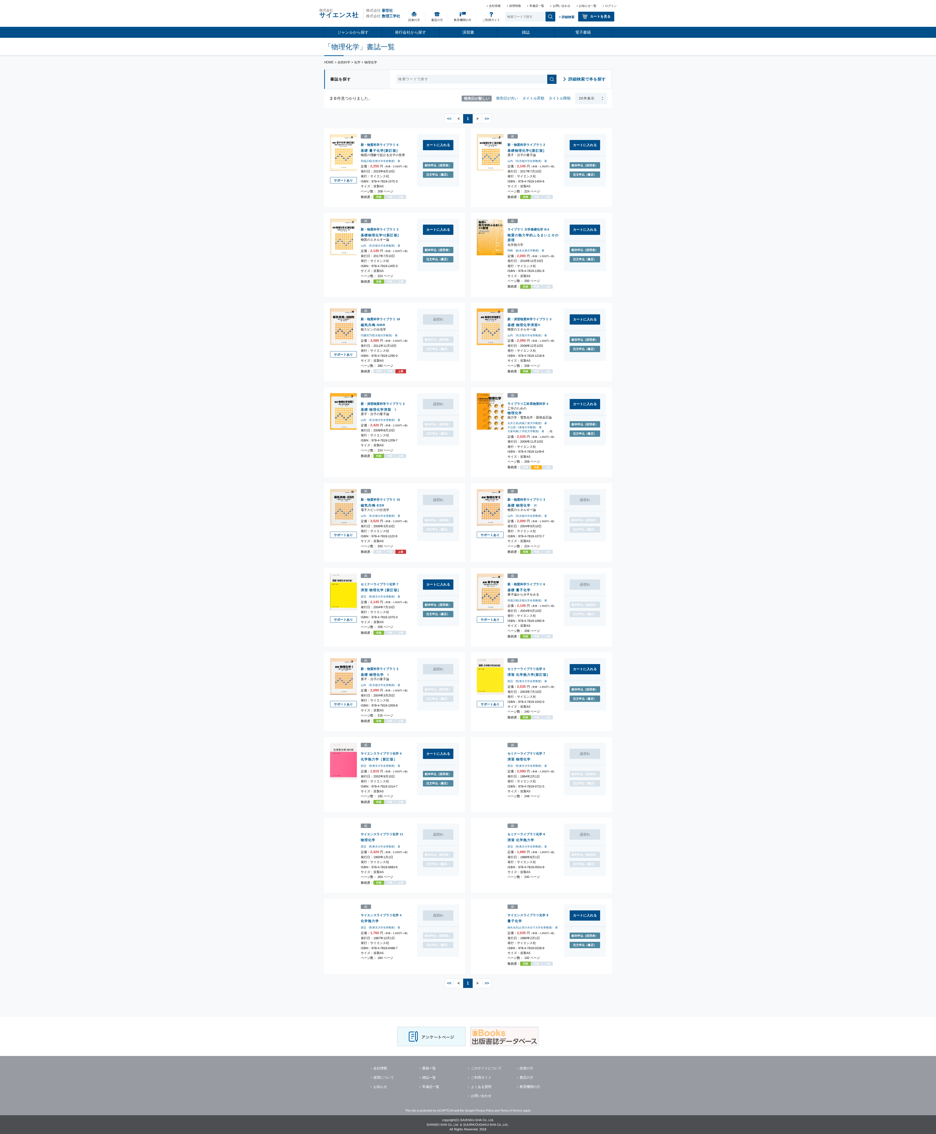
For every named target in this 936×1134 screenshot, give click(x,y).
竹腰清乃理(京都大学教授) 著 (379, 335)
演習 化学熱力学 (520, 840)
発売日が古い (507, 98)
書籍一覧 (429, 1068)
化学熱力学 (370, 921)
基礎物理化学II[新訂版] (380, 235)
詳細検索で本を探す (587, 79)
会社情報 (495, 6)
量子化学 (514, 921)
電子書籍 (583, 32)
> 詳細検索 (567, 17)
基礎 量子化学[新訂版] (379, 150)
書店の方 (437, 20)
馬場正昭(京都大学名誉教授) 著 (380, 160)
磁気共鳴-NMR (373, 325)
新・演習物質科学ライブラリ (528, 319)
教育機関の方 (462, 20)
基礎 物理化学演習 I (378, 409)
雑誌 (526, 32)
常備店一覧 (536, 6)
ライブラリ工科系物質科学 (526, 403)
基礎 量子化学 (519, 590)
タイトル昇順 (533, 98)
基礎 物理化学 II (522, 505)
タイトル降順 (560, 98)
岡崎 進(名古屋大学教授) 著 (525, 250)
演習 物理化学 (519, 759)
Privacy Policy (484, 1110)
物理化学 (514, 413)
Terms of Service (511, 1110)
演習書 (468, 32)
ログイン (611, 6)
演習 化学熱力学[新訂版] (527, 674)
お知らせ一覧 (587, 6)
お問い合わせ (561, 6)
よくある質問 (481, 1087)
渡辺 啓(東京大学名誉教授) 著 (380, 596)
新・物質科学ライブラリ (378, 145)
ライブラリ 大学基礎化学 (525, 229)
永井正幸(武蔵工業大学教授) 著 (527, 423)
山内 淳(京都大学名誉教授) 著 (527, 160)
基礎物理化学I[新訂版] (526, 150)
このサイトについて (486, 1068)
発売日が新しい (476, 98)
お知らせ (380, 1087)
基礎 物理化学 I (375, 674)
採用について (383, 1077)
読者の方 (414, 20)
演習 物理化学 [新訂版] (380, 590)
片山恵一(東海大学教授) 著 (524, 427)
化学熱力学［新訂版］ (379, 759)
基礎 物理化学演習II (523, 325)
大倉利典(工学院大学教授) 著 (525, 431)
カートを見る (600, 16)
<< (449, 119)
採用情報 (515, 6)
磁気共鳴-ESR (372, 505)
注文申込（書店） (438, 174)
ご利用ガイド (491, 20)
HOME (329, 62)
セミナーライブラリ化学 (378, 584)
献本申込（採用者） (438, 165)
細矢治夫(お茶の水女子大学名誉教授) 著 (532, 927)
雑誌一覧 (429, 1077)
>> (487, 119)
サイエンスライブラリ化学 (380, 753)
